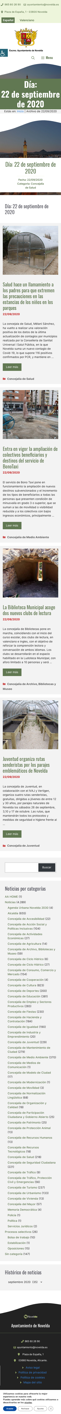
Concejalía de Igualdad (23, 1026)
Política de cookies (32, 1377)
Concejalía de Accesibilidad (26, 918)
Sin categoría (13, 1254)
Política (12, 1220)
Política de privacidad (33, 1372)
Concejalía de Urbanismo (24, 1193)
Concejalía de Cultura (22, 985)
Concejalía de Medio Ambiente (28, 537)
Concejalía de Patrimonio (24, 1122)
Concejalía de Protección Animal (29, 1128)
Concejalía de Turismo (22, 1187)
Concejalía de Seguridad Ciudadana (32, 1162)
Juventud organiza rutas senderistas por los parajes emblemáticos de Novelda (26, 764)
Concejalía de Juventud (23, 845)
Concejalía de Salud (20, 378)
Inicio (20, 111)
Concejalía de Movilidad (23, 1087)
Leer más (12, 367)
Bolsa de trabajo (18, 1237)
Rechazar (25, 1408)
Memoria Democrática (22, 1209)
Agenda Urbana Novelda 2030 (28, 907)
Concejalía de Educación (24, 996)
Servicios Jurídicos (20, 1226)
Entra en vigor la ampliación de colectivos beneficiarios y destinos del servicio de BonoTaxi (30, 457)
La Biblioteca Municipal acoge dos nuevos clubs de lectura (29, 610)
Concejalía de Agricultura (24, 943)
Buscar (46, 867)
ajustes (28, 1402)
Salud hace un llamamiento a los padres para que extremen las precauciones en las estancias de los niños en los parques (28, 296)
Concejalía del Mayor (22, 1204)
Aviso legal (33, 1367)
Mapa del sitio (32, 1382)
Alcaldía (13, 913)
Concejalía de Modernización (27, 1082)
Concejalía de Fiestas (22, 1011)
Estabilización (17, 1243)
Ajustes (40, 1408)
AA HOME (11, 896)
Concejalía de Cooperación (26, 979)
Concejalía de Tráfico (22, 1172)
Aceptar (9, 1408)
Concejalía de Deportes (23, 990)
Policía (12, 1215)
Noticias (10, 902)
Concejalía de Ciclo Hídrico (26, 959)
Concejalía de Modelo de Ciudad (29, 1072)
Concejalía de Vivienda (23, 1198)
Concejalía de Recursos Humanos (30, 1137)
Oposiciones (16, 1248)
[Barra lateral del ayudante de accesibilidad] (4, 53)
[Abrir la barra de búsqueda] (33, 57)
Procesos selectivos (18, 1231)
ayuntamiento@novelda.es (43, 4)
